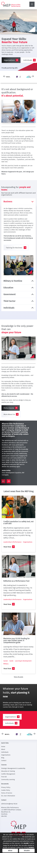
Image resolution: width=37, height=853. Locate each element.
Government (9, 294)
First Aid (4, 777)
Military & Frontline (12, 281)
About (3, 749)
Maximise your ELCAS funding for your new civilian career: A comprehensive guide (16, 641)
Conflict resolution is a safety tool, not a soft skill (18, 523)
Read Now (7, 547)
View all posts (18, 677)
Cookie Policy (5, 790)
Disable (27, 851)
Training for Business (14, 248)
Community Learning (8, 779)
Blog (2, 758)
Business (7, 201)
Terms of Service (6, 793)
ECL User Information (8, 796)
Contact (3, 760)
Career (5, 661)
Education (8, 287)
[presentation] (4, 76)
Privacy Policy (5, 787)
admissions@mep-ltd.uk (9, 804)
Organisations (9, 60)
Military (5, 664)
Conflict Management (8, 774)
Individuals (8, 307)
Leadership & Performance (12, 542)
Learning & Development (23, 661)
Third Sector (9, 301)
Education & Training (8, 771)
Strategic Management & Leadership (13, 768)
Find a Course (9, 408)
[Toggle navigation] (32, 4)
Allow (10, 851)
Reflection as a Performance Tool (16, 581)
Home (3, 746)
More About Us (9, 414)
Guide (11, 661)
